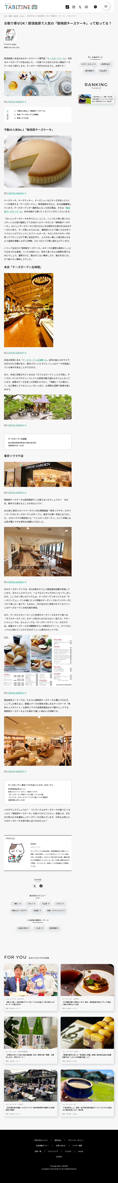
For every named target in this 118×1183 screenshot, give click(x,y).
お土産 (44, 903)
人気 (38, 928)
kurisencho (20, 999)
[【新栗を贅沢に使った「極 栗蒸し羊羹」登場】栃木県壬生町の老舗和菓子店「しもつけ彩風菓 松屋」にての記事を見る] (87, 1033)
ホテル (59, 903)
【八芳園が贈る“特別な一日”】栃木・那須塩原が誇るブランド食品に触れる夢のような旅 (86, 1003)
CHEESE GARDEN (15, 101)
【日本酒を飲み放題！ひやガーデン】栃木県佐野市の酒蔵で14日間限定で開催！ (30, 1109)
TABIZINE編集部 (23, 1051)
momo (14, 44)
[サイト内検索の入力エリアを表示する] (95, 6)
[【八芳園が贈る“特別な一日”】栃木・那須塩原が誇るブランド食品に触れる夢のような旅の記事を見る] (87, 980)
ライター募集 (77, 1145)
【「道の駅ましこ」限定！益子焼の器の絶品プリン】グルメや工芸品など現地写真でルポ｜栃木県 (87, 1109)
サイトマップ (53, 1151)
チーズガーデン (54, 58)
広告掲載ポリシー (42, 1145)
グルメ (30, 903)
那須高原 (53, 928)
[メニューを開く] (105, 6)
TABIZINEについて (41, 1140)
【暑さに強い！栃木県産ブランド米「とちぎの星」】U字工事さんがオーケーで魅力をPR (30, 1003)
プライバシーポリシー (76, 1140)
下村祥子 (20, 1104)
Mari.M (76, 1051)
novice (80, 1151)
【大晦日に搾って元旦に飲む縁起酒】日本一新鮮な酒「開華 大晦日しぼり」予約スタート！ (30, 1056)
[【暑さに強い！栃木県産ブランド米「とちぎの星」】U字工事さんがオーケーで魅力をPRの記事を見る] (30, 980)
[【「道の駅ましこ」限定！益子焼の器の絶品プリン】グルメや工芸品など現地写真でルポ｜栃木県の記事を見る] (87, 1086)
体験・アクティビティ (55, 910)
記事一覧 (38, 1151)
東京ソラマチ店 (21, 118)
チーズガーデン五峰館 (33, 359)
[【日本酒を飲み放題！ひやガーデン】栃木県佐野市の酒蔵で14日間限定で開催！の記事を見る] (30, 1086)
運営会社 (58, 1140)
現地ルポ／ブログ (18, 910)
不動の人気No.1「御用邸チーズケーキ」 (30, 111)
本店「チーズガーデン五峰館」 (27, 114)
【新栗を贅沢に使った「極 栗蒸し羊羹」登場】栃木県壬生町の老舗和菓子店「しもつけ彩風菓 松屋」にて (86, 1056)
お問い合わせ (61, 1145)
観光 (16, 903)
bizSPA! (59, 1156)
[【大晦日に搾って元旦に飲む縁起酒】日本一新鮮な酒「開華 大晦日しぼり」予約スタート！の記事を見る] (30, 1033)
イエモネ (68, 1151)
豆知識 (36, 910)
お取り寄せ (23, 928)
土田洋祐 (76, 999)
